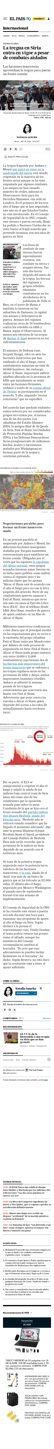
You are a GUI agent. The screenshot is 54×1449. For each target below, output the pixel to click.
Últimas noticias (12, 1182)
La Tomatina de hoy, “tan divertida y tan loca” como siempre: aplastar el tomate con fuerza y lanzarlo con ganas (27, 1228)
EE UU (14, 36)
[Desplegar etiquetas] (49, 1059)
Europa (6, 36)
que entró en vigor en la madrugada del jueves (23, 171)
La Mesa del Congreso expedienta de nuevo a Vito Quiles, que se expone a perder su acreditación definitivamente (27, 1204)
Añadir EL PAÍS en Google (18, 157)
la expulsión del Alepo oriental (26, 563)
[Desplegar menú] (5, 18)
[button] (27, 95)
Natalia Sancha (27, 137)
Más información (9, 1073)
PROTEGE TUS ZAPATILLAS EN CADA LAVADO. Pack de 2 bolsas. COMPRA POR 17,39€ (38, 1415)
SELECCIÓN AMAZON (27, 1322)
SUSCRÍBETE (39, 19)
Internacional (15, 28)
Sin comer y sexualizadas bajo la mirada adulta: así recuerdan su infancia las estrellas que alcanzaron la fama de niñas (27, 1292)
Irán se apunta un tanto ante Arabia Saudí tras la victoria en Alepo (11, 289)
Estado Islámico (29, 1060)
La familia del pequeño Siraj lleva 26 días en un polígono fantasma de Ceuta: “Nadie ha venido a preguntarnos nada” (27, 1281)
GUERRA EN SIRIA (10, 44)
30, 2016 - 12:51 (30, 141)
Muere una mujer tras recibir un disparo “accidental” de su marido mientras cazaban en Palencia (26, 1216)
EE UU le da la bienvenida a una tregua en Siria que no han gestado (35, 1038)
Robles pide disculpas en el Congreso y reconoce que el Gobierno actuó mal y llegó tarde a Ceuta (27, 1272)
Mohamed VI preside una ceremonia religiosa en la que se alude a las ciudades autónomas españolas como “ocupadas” (27, 1252)
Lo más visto (9, 1243)
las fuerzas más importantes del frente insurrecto (24, 665)
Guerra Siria (8, 1060)
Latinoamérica (33, 36)
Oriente (45, 36)
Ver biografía (23, 993)
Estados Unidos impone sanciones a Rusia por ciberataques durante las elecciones (11, 269)
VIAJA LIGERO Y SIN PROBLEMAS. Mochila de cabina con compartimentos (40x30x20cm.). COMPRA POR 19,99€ (37, 1400)
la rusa (26, 873)
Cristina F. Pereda (27, 1046)
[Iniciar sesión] (48, 18)
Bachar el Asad (17, 338)
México (22, 36)
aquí (46, 1080)
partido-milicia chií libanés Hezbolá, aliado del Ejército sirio (25, 815)
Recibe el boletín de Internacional (22, 1004)
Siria (18, 1060)
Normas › (47, 1018)
